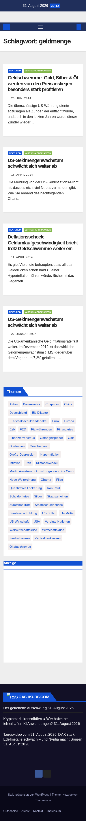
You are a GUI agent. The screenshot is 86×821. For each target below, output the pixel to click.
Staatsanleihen (57, 496)
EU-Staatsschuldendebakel (28, 421)
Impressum (54, 811)
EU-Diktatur (40, 412)
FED (23, 429)
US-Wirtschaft (19, 521)
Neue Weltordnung (22, 479)
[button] (72, 27)
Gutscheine (10, 811)
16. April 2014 (22, 174)
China (68, 404)
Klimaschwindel (47, 463)
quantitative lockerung (25, 488)
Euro (55, 421)
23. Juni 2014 (21, 98)
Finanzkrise (65, 429)
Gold (71, 437)
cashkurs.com (34, 697)
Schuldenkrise (19, 496)
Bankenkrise (31, 404)
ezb (12, 429)
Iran (28, 463)
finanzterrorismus (22, 437)
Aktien (13, 404)
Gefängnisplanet (51, 437)
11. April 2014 (22, 257)
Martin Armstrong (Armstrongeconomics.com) (41, 471)
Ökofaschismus (20, 546)
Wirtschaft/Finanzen (38, 70)
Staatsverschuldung (23, 513)
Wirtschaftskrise (53, 530)
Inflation (15, 463)
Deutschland (18, 412)
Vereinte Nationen (57, 521)
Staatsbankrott (19, 504)
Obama (46, 479)
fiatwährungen (41, 429)
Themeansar (43, 800)
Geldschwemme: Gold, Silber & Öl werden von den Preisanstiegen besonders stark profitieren (43, 83)
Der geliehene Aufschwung (25, 708)
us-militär (67, 513)
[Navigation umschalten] (40, 27)
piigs (59, 479)
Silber (38, 496)
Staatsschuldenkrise (49, 504)
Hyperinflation (50, 454)
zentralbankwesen (48, 538)
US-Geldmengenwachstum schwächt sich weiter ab (35, 163)
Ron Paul (53, 488)
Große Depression (22, 454)
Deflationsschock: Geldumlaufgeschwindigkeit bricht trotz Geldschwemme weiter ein (43, 242)
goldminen (17, 446)
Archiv (25, 811)
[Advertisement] (43, 617)
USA (37, 521)
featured (15, 70)
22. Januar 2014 (24, 333)
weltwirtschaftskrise (23, 530)
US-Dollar (49, 513)
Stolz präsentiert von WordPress (29, 794)
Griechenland (39, 446)
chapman (52, 404)
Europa (69, 421)
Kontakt (38, 811)
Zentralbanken (19, 538)
